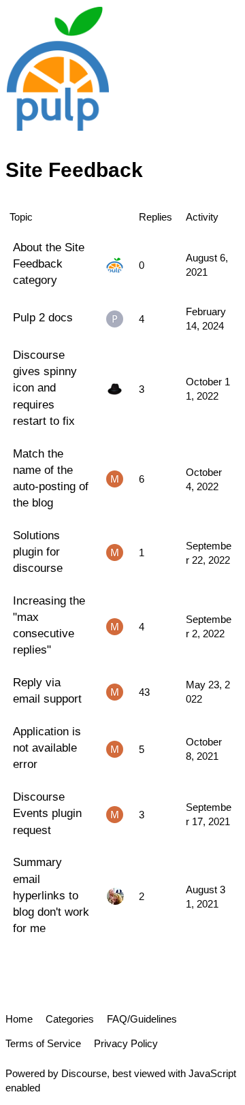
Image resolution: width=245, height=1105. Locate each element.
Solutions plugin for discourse (38, 551)
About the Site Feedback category (48, 263)
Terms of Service (43, 1043)
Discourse (84, 1073)
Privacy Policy (126, 1043)
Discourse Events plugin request (47, 813)
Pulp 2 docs (43, 317)
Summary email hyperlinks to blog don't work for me (51, 895)
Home (19, 1019)
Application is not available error (47, 747)
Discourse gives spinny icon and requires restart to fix (45, 388)
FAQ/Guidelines (142, 1019)
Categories (70, 1019)
